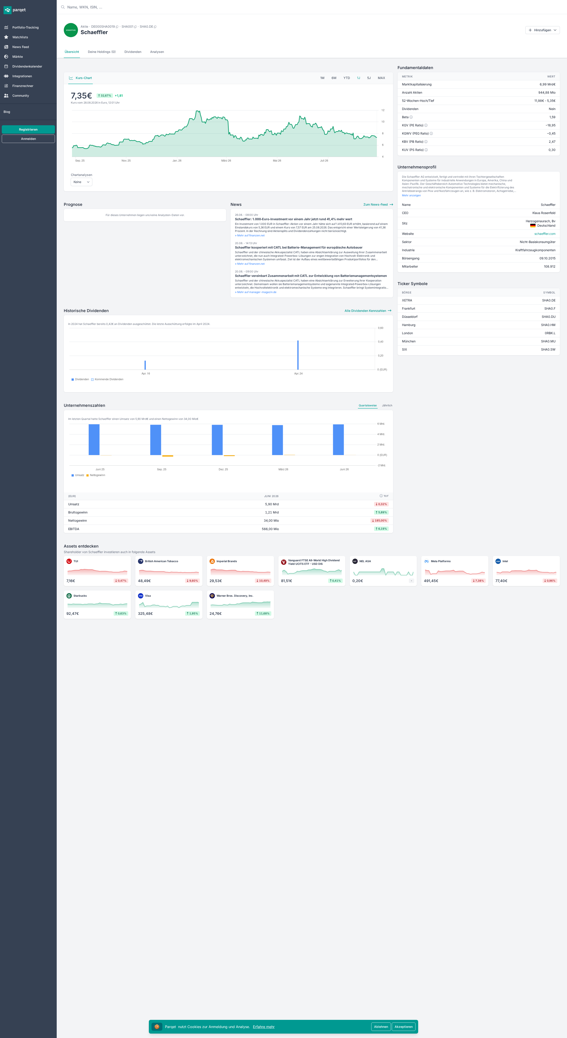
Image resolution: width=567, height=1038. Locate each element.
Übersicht (72, 52)
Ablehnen (381, 1026)
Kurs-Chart (83, 78)
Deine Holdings (102, 52)
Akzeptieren (404, 1026)
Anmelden (28, 139)
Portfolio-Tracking (25, 27)
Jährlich (387, 405)
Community (20, 95)
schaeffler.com (544, 233)
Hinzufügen (542, 30)
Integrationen (22, 76)
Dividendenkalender (27, 66)
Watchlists (20, 37)
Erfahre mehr (264, 1026)
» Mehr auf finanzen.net (250, 235)
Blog (7, 112)
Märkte (17, 56)
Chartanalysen (81, 175)
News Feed (20, 47)
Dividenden (132, 52)
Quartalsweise (368, 405)
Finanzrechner (22, 86)
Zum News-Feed (376, 204)
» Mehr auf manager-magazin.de (255, 292)
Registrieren (28, 129)
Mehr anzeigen (411, 195)
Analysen (157, 52)
